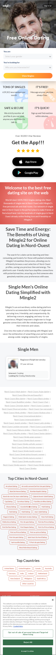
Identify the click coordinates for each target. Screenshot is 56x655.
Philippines (28, 579)
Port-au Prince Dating (18, 532)
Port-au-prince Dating (38, 532)
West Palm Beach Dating (28, 548)
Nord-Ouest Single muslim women (27, 461)
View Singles (28, 76)
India (22, 573)
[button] (47, 5)
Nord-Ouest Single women (39, 465)
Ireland (30, 573)
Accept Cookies (27, 651)
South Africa (41, 579)
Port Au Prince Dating (46, 522)
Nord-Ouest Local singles (41, 426)
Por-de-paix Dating (27, 522)
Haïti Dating (26, 512)
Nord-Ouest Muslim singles (15, 433)
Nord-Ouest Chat (40, 402)
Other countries (28, 584)
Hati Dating (13, 512)
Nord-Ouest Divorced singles (14, 409)
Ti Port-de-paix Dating (37, 542)
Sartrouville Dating (18, 542)
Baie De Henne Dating (18, 491)
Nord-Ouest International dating (27, 416)
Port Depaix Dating (27, 527)
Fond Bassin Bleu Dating (42, 501)
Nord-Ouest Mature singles (18, 430)
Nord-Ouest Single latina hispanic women (27, 454)
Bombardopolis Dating (38, 491)
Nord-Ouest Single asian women (27, 437)
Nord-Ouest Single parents (14, 465)
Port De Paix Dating (9, 527)
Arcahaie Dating (11, 486)
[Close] (53, 600)
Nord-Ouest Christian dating (17, 405)
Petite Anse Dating (9, 522)
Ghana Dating (11, 507)
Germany (12, 573)
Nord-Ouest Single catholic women (27, 444)
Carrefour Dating (23, 501)
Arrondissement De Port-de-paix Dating (36, 486)
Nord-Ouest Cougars (40, 405)
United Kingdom (25, 568)
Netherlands (42, 573)
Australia (48, 568)
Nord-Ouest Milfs (39, 430)
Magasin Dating (8, 517)
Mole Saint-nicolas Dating (27, 517)
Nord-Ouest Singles (28, 468)
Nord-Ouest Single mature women (27, 458)
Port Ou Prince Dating (46, 527)
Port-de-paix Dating (16, 537)
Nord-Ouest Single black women (27, 440)
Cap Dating (8, 501)
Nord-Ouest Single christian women (27, 447)
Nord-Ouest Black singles (38, 398)
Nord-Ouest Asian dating (38, 391)
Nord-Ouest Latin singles (39, 423)
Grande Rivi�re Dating (28, 507)
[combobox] (27, 56)
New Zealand (15, 579)
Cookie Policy (18, 626)
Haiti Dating (46, 507)
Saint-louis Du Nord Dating (37, 537)
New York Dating (47, 517)
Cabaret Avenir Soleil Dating (43, 496)
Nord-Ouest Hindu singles (15, 412)
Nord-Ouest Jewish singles (15, 423)
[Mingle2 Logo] (7, 5)
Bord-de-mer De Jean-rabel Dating (15, 496)
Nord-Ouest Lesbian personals (15, 426)
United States (9, 568)
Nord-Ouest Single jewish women (27, 451)
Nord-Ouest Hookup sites (39, 412)
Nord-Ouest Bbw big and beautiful (27, 395)
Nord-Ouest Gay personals (40, 409)
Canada (38, 568)
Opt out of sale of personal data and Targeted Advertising (28, 633)
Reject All (28, 642)
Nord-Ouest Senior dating (40, 433)
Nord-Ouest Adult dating (15, 391)
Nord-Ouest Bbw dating (15, 398)
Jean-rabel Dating (40, 512)
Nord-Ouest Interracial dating (27, 419)
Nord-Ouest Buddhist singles (18, 402)
